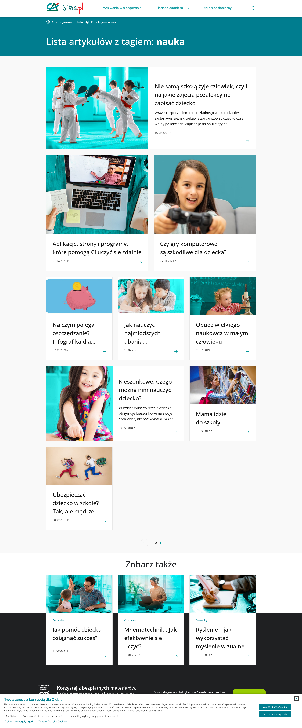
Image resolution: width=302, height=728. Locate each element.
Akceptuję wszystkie (275, 706)
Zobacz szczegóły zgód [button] (19, 721)
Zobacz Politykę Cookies (52, 721)
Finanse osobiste (169, 8)
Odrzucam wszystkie (275, 714)
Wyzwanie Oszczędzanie (122, 8)
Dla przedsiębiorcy (217, 8)
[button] (296, 698)
